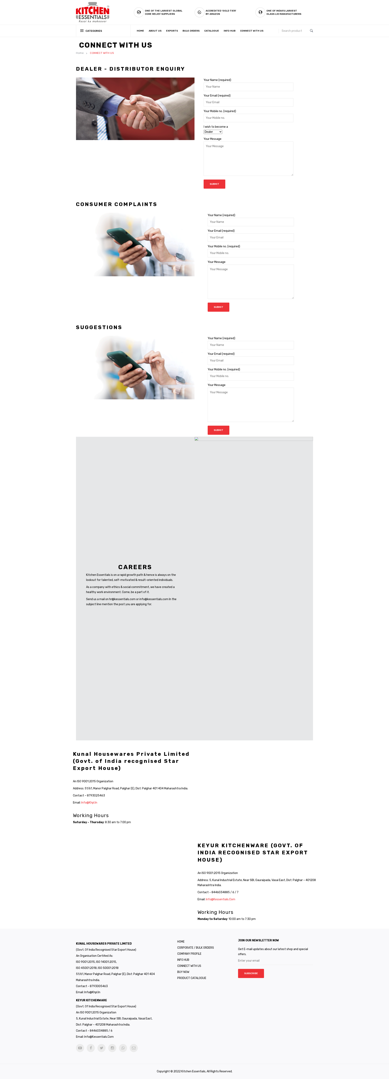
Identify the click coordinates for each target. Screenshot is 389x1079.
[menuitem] (141, 31)
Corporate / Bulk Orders (195, 947)
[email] (134, 1048)
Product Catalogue (191, 978)
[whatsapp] (123, 1048)
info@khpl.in (92, 992)
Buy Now (183, 972)
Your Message (212, 139)
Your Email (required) (217, 95)
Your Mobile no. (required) (220, 111)
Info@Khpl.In (89, 802)
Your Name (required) (217, 80)
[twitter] (101, 1048)
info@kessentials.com (99, 1037)
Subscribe (251, 973)
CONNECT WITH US (189, 966)
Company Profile (189, 954)
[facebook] (91, 1048)
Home (80, 52)
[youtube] (80, 1048)
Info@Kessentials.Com (220, 899)
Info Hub (183, 960)
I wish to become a (216, 127)
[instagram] (112, 1048)
